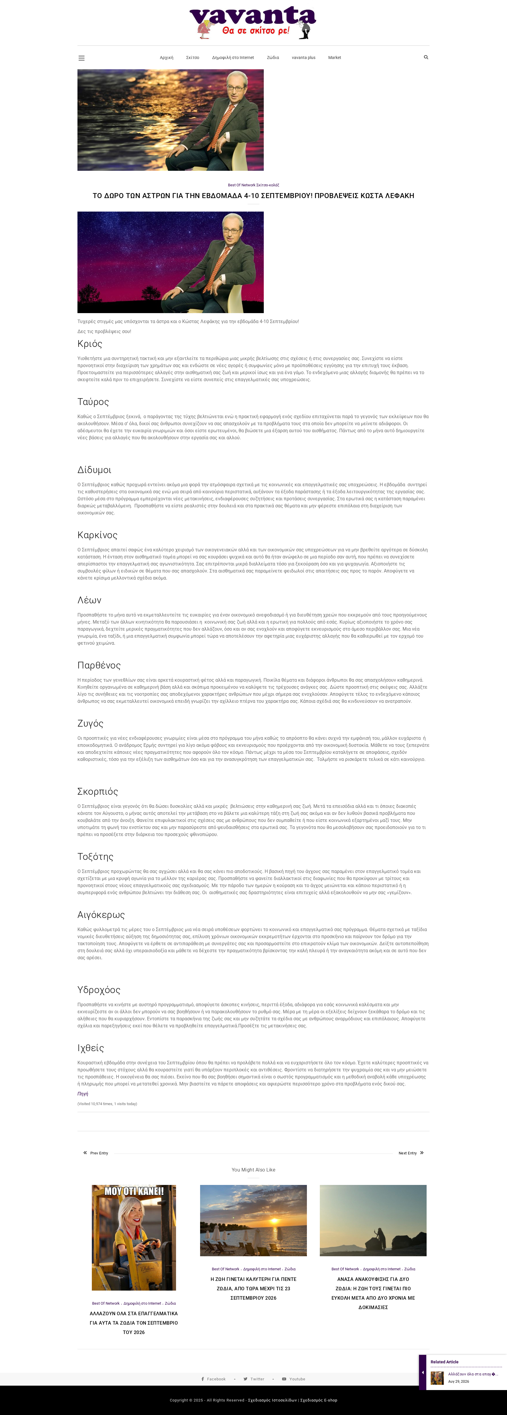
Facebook (216, 1379)
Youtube (297, 1379)
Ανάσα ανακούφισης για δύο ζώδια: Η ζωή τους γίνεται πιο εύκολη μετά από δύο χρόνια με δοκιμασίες (373, 1293)
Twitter (257, 1379)
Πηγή (82, 1094)
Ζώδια (170, 1303)
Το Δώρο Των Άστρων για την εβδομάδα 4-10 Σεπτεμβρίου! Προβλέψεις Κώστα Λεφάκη (254, 196)
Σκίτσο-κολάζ (267, 185)
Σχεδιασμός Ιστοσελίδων (272, 1400)
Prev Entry (99, 1153)
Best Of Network (242, 185)
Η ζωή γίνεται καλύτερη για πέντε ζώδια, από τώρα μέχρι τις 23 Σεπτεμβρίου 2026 (254, 1288)
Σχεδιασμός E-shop (318, 1400)
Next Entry (408, 1153)
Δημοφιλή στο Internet (142, 1303)
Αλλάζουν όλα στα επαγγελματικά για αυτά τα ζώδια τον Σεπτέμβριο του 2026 (134, 1323)
